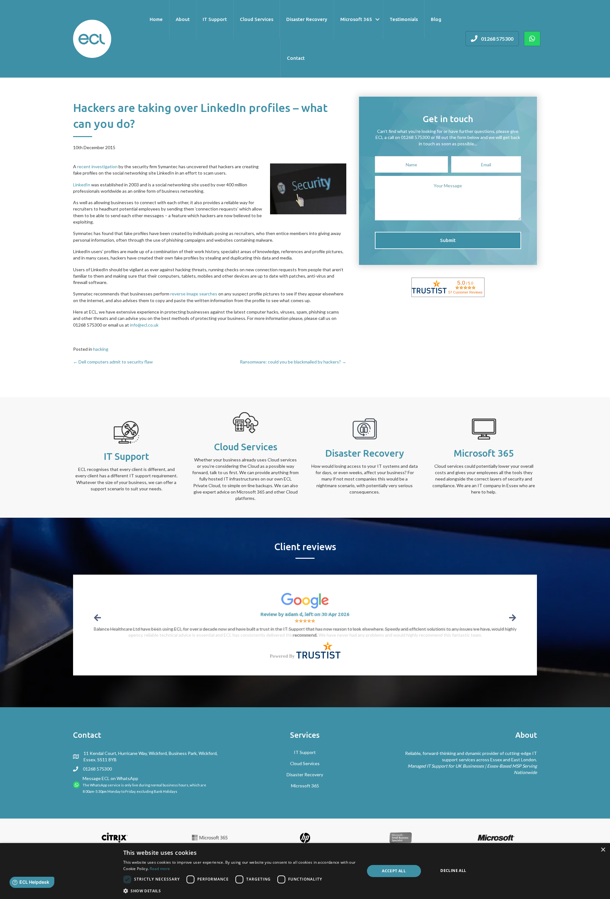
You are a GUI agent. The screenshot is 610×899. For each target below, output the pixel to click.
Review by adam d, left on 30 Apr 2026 (305, 614)
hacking (100, 349)
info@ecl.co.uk (144, 325)
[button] (448, 240)
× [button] (602, 849)
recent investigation (97, 166)
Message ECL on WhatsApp (110, 778)
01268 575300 (97, 768)
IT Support (215, 19)
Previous (98, 617)
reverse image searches (193, 293)
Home (156, 19)
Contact (296, 58)
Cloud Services (256, 19)
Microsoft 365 (356, 19)
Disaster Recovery (306, 19)
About (183, 19)
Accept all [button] (394, 871)
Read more (160, 868)
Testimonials (404, 19)
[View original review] (305, 600)
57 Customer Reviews (465, 292)
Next (512, 617)
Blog (436, 19)
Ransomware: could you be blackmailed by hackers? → (293, 361)
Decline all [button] (453, 870)
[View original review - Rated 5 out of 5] (305, 621)
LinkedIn (81, 184)
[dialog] (305, 871)
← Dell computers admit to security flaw (113, 361)
